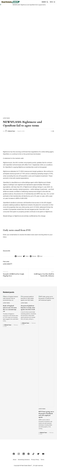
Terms (42, 459)
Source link (6, 250)
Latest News (6, 118)
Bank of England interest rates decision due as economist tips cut (10, 308)
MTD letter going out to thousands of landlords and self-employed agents (46, 414)
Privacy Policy (35, 459)
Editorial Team (11, 131)
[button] (52, 2)
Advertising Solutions (24, 459)
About (14, 459)
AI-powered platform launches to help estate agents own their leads (28, 307)
